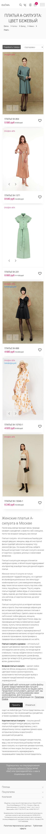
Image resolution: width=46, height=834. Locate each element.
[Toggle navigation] (42, 5)
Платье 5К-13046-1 (13, 501)
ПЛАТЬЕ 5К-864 (11, 119)
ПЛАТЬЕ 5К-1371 (12, 195)
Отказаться (30, 705)
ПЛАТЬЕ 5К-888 (11, 348)
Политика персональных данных (17, 825)
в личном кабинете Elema (20, 768)
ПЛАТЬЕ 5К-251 (11, 271)
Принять (16, 705)
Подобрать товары (12, 47)
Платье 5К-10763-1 (13, 424)
